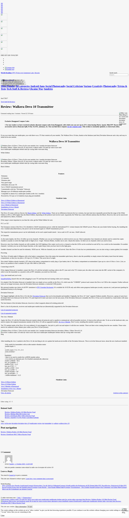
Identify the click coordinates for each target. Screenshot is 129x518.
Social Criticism (74, 86)
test (43, 423)
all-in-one (8, 423)
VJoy (2, 275)
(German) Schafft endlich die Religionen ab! (73, 485)
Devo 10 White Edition (8, 384)
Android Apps (37, 86)
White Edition (46, 213)
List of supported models (9, 313)
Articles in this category (120, 393)
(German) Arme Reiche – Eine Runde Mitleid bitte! (48, 487)
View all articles (6, 393)
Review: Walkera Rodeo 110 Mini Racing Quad (20, 412)
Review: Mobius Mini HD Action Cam (17, 414)
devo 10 (27, 423)
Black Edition (32, 213)
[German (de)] (10, 67)
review (39, 423)
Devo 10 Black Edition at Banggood (12, 200)
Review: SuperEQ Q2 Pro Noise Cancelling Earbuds (22, 417)
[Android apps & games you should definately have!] (64, 33)
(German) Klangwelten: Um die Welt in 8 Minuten (43, 485)
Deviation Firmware (7, 209)
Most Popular (8, 86)
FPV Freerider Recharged (45, 287)
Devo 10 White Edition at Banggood (12, 203)
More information (21, 506)
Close (2, 515)
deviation (21, 423)
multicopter (33, 423)
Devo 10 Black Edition (8, 382)
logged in (12, 475)
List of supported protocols (9, 310)
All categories (23, 86)
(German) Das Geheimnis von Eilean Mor (107, 487)
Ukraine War (36, 89)
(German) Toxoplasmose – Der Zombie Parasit (79, 487)
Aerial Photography (55, 86)
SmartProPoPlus (6, 279)
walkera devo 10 (64, 423)
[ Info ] (19, 498)
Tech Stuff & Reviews (18, 89)
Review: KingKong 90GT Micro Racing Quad (20, 416)
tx (52, 423)
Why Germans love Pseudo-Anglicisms (14, 485)
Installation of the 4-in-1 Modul (11, 388)
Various (88, 86)
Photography (110, 86)
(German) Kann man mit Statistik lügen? (19, 487)
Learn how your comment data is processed (39, 479)
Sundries (48, 89)
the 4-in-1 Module (64, 322)
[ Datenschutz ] (27, 498)
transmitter (48, 423)
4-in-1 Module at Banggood (10, 386)
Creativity (97, 86)
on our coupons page (74, 127)
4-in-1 (3, 423)
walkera (55, 423)
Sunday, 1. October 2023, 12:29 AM (21, 464)
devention (14, 423)
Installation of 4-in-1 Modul (10, 207)
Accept (30, 506)
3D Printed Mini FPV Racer (97, 485)
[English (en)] (9, 69)
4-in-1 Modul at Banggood (9, 205)
